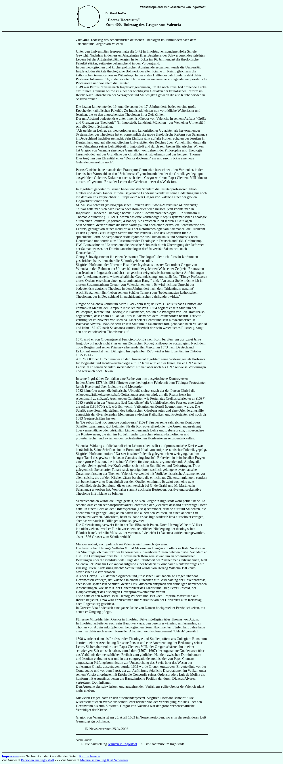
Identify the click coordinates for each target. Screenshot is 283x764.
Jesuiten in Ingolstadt (122, 744)
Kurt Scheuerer (89, 756)
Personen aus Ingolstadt (37, 760)
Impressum (10, 756)
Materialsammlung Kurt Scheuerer (104, 760)
